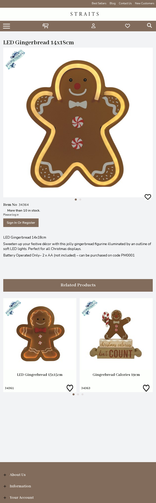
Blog (113, 3)
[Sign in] (93, 25)
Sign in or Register (21, 222)
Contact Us (125, 3)
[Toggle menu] (6, 26)
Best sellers (99, 3)
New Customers (144, 3)
